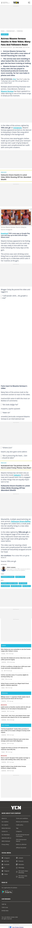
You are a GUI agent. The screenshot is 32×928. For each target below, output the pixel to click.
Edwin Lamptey (19, 47)
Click (14, 79)
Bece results (26, 586)
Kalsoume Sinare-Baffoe (20, 521)
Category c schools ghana (9, 583)
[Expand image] (30, 210)
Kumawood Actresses (8, 576)
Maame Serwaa (7, 91)
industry (17, 475)
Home (2, 31)
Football (3, 653)
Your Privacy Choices (17, 927)
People (3, 752)
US (2, 670)
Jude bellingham (16, 586)
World (3, 679)
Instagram (17, 127)
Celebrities (20, 31)
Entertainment (11, 31)
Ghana (3, 687)
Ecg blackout (5, 586)
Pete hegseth (23, 583)
